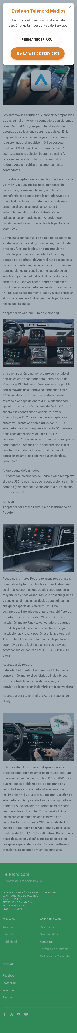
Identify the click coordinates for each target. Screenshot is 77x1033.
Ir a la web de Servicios (37, 53)
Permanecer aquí (38, 39)
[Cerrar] (70, 6)
